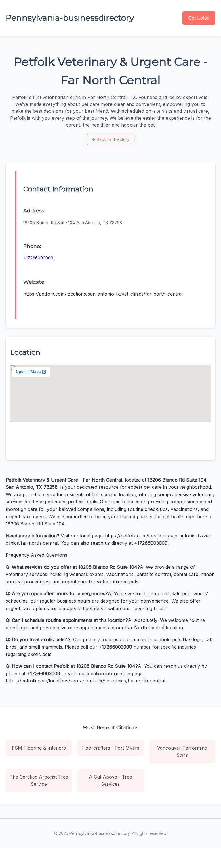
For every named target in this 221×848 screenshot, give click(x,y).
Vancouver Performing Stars (182, 751)
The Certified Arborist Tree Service (38, 780)
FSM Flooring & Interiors (39, 748)
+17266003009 (38, 258)
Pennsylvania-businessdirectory (70, 18)
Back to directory (110, 139)
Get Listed (198, 18)
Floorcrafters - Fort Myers (110, 748)
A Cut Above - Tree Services (110, 780)
